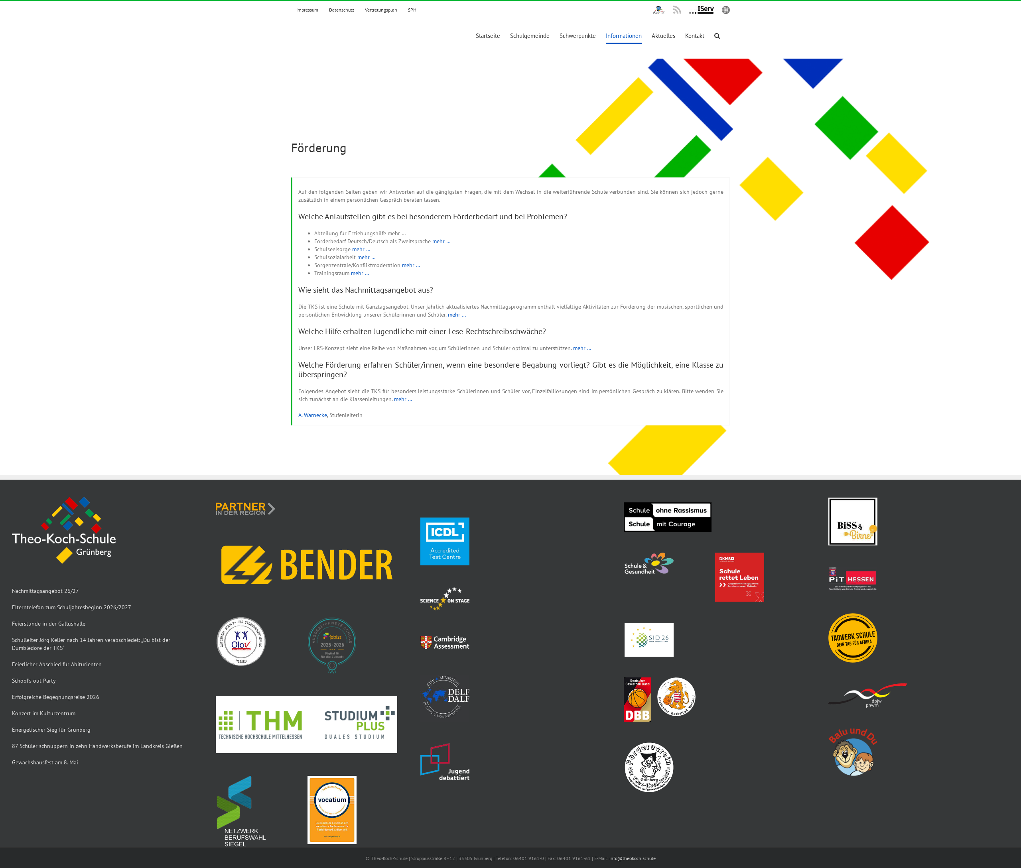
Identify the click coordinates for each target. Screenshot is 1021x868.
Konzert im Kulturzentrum (43, 713)
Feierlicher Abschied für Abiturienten (57, 664)
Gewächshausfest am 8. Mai (45, 762)
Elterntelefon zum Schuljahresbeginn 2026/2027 (71, 607)
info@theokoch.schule (632, 858)
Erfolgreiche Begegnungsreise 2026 (55, 697)
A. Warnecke (312, 415)
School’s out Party (34, 680)
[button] (717, 35)
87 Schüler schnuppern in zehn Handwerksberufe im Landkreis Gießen (97, 746)
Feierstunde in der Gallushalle (48, 623)
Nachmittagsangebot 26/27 (45, 590)
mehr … (441, 241)
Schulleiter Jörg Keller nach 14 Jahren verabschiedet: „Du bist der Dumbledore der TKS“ (91, 643)
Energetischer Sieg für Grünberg (51, 729)
